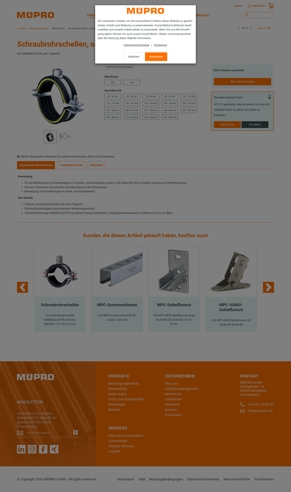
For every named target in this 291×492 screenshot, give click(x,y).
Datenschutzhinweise (136, 45)
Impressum (160, 45)
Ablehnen (133, 56)
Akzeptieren (156, 56)
